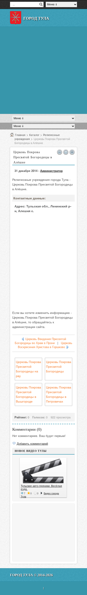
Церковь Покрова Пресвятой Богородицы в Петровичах (58, 394)
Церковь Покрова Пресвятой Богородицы (58, 366)
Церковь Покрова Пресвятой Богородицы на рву (28, 368)
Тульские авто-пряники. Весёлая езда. (41, 487)
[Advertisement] (43, 70)
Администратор (51, 171)
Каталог (34, 135)
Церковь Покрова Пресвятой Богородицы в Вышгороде (28, 394)
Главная (20, 135)
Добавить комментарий (32, 443)
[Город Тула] (15, 18)
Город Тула (36, 18)
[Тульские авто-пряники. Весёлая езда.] (43, 471)
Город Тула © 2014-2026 (31, 575)
